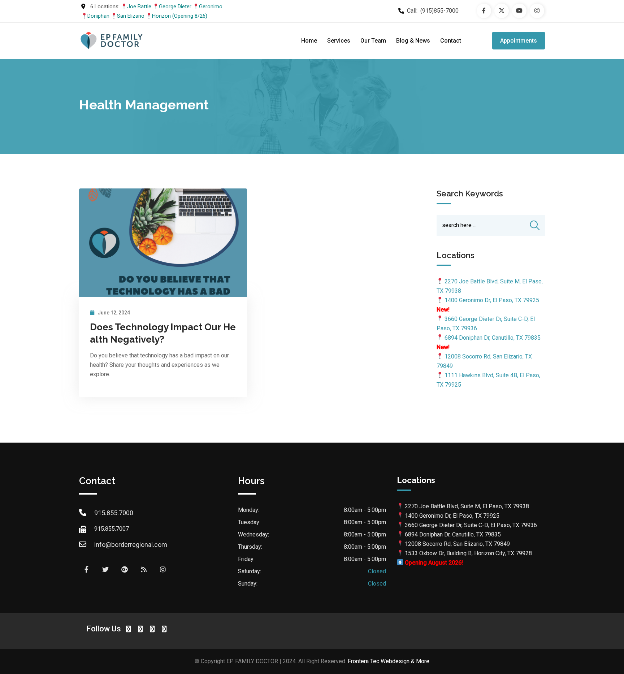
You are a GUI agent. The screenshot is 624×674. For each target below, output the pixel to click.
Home (309, 40)
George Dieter (175, 6)
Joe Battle (139, 6)
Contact (450, 40)
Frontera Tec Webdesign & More (388, 661)
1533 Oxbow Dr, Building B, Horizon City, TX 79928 (468, 553)
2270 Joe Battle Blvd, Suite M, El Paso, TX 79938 (467, 506)
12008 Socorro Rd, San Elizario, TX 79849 (457, 543)
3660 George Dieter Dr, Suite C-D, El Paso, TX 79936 (471, 525)
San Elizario (130, 16)
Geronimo (210, 6)
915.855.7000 (113, 513)
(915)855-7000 (439, 10)
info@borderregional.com (130, 544)
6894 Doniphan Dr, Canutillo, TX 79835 (493, 337)
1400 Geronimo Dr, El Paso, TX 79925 (492, 300)
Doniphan (98, 16)
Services (338, 40)
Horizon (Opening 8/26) (179, 16)
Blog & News (413, 40)
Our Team (373, 40)
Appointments (518, 40)
